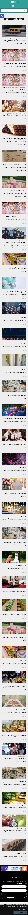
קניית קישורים (14, 877)
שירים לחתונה (22, 757)
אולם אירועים (22, 685)
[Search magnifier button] (2, 10)
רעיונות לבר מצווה (21, 590)
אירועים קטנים (22, 467)
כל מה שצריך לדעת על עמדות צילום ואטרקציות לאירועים (16, 191)
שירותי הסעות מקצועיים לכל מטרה (16, 39)
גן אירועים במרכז (21, 829)
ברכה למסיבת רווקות (20, 709)
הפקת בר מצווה (22, 443)
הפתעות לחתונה (21, 853)
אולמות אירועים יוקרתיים (19, 267)
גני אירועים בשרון (21, 565)
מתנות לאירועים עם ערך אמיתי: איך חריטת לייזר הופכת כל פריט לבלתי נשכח (14, 165)
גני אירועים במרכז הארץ (19, 636)
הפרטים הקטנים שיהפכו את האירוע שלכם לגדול (14, 419)
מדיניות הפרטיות (10, 897)
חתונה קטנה (23, 516)
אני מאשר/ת (22, 912)
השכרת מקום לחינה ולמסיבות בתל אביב (15, 63)
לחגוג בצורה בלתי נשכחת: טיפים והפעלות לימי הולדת (14, 88)
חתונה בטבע (22, 613)
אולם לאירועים (22, 806)
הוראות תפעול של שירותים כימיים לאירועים (16, 369)
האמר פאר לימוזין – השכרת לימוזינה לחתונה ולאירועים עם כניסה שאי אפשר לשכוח (15, 242)
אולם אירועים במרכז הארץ (18, 541)
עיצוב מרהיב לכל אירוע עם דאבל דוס (16, 216)
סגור (16, 912)
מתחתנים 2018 (22, 781)
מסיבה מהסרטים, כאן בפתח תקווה (16, 394)
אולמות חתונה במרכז (20, 492)
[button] (2, 16)
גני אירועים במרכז (21, 734)
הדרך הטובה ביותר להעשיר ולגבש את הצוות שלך (15, 316)
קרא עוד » (24, 45)
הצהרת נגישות (14, 874)
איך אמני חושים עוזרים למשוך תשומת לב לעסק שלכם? (14, 343)
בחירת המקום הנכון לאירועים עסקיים (16, 114)
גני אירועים (23, 660)
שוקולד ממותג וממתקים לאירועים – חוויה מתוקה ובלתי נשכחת (14, 139)
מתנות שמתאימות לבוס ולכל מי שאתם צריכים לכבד (15, 292)
